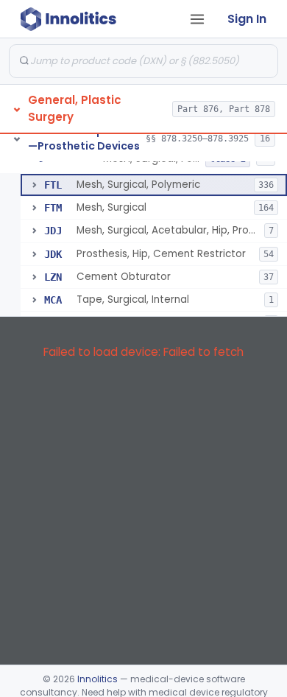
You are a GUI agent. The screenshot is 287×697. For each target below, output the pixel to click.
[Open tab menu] (197, 19)
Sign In (246, 18)
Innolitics (97, 679)
